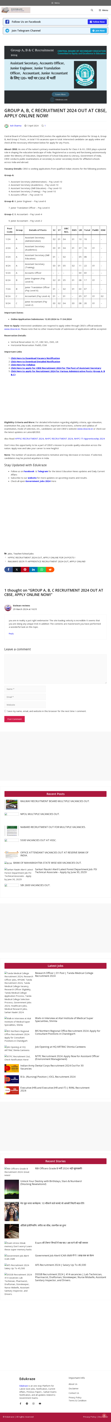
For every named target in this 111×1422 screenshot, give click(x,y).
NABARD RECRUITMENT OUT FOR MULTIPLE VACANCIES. (53, 827)
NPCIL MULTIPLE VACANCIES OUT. (40, 814)
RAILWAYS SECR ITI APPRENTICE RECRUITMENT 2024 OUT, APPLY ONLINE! (46, 561)
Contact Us (74, 1393)
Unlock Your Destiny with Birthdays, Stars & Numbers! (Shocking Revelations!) (51, 1182)
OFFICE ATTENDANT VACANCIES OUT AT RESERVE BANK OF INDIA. (54, 854)
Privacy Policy (75, 1397)
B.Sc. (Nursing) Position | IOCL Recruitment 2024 (47, 1076)
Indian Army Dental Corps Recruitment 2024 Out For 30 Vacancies (52, 1067)
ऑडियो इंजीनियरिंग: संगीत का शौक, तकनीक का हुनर (43, 1225)
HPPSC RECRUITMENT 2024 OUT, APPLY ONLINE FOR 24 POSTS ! (41, 557)
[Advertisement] (26, 399)
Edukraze (23, 1385)
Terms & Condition (77, 1400)
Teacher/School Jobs (23, 553)
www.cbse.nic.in (12, 328)
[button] (92, 10)
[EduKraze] (15, 10)
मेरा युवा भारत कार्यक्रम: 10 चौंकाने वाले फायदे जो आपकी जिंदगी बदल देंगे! (52, 1203)
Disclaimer (73, 1388)
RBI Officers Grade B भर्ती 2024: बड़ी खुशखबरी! (58, 1168)
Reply (11, 633)
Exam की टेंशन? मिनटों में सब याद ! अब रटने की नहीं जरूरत (61, 1242)
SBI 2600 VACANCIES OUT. (35, 885)
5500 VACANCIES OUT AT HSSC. (38, 840)
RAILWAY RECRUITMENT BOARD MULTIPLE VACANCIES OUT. (55, 801)
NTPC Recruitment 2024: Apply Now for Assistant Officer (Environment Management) (67, 1057)
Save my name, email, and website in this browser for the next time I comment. (46, 711)
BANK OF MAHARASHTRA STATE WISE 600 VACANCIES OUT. (47, 862)
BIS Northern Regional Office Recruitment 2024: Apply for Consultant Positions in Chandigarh (67, 1032)
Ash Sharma (15, 125)
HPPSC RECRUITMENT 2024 (29, 438)
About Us (73, 1384)
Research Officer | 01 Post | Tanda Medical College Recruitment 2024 (64, 974)
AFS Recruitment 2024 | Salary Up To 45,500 (60, 1265)
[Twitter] (17, 569)
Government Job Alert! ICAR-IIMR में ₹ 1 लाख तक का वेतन (64, 1255)
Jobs (10, 553)
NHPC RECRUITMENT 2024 (59, 438)
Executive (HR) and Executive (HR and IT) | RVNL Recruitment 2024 (54, 1089)
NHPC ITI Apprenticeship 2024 (89, 438)
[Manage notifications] (104, 1415)
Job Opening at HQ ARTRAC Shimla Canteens (60, 1046)
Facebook (29, 471)
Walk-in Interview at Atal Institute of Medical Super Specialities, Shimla (64, 1019)
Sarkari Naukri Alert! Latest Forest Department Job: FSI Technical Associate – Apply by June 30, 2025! (66, 871)
